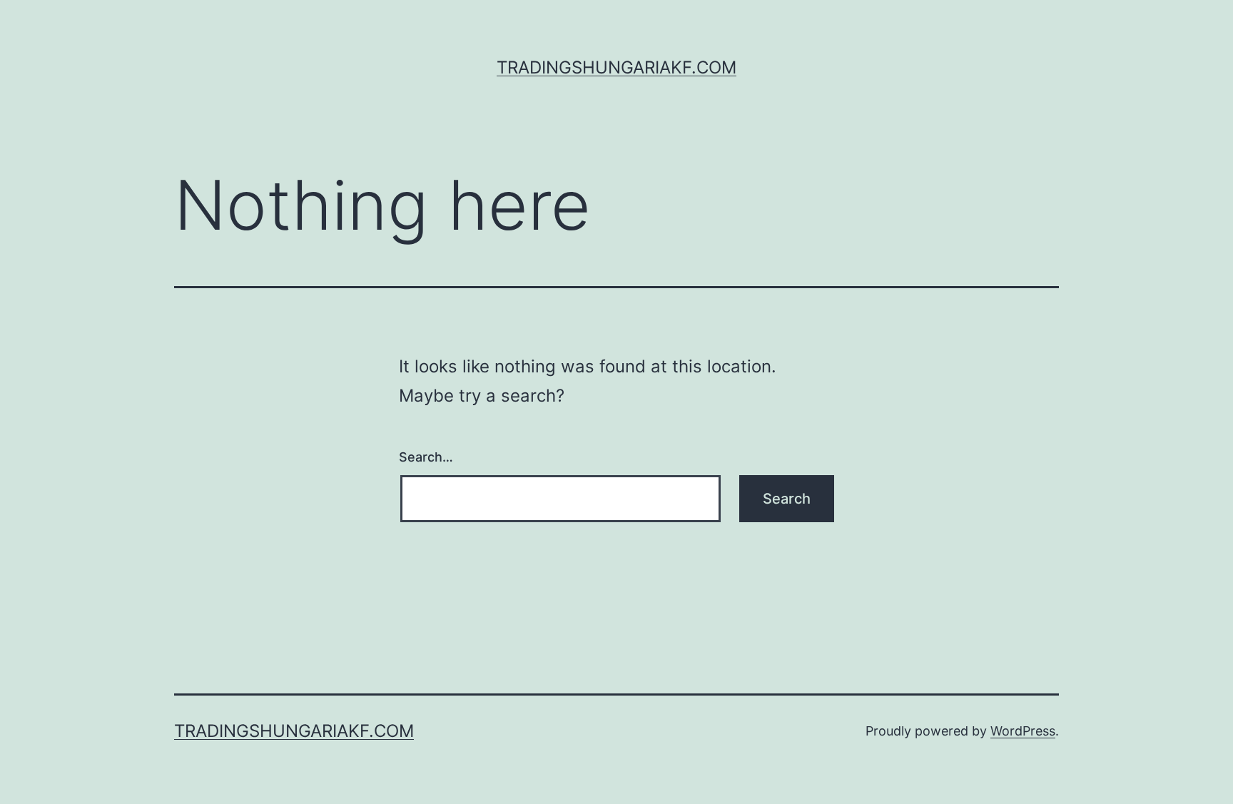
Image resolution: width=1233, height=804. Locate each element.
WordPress (1022, 730)
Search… (426, 456)
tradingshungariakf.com (616, 67)
